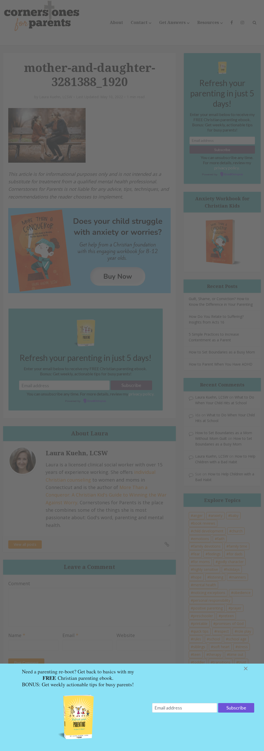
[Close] (251, 668)
